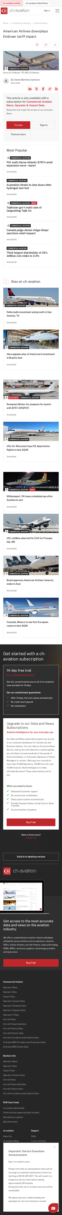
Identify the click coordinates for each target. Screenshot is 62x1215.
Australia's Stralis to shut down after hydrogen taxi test (29, 186)
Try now (18, 125)
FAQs (33, 1136)
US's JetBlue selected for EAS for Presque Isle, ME (29, 540)
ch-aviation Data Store (37, 3)
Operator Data (10, 992)
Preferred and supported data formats (21, 1113)
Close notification (54, 1147)
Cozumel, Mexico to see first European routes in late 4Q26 (27, 624)
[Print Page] (55, 45)
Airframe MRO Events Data (15, 1047)
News (5, 23)
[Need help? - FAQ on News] (36, 45)
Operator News (10, 987)
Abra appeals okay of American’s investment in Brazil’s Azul (31, 356)
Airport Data (9, 997)
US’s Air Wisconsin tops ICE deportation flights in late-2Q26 (28, 448)
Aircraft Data (9, 1019)
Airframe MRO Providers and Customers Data (24, 1042)
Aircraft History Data (13, 1028)
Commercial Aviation (21, 23)
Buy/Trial (31, 822)
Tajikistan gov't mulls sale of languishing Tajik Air (24, 209)
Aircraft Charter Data (13, 1033)
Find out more (18, 134)
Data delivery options (13, 1117)
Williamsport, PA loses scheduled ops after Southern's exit (30, 498)
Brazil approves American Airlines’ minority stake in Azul (30, 582)
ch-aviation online (11, 3)
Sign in (47, 10)
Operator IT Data (11, 1015)
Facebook (43, 88)
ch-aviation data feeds (13, 1108)
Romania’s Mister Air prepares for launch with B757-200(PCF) (29, 406)
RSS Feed (56, 88)
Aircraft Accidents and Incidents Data (21, 1038)
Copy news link (49, 88)
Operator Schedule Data (14, 1006)
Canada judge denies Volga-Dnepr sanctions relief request (28, 232)
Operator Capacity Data (14, 1010)
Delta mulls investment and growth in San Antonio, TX (29, 314)
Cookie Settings (38, 1141)
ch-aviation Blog (11, 1141)
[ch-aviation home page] (15, 10)
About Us (7, 1136)
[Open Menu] (57, 11)
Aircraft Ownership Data (14, 1024)
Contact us (31, 838)
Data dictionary (10, 1122)
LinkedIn (29, 88)
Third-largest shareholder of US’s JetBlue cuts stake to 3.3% (27, 254)
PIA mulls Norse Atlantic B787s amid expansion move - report (30, 164)
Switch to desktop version (31, 856)
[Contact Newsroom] (46, 45)
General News (40, 23)
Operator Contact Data (14, 1001)
